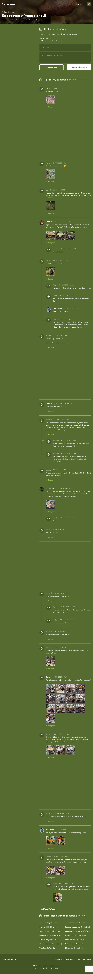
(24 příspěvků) (50, 944)
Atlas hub (69, 959)
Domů (54, 959)
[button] (84, 4)
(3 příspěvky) (49, 927)
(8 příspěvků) (76, 923)
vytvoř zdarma (60, 41)
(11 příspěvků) (49, 923)
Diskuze (83, 959)
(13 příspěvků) (49, 931)
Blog (89, 959)
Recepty (77, 959)
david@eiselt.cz (52, 968)
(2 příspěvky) (77, 931)
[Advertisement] (19, 61)
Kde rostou (61, 959)
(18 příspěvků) (74, 944)
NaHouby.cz (8, 4)
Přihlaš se (42, 41)
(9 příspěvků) (48, 940)
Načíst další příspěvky (49, 909)
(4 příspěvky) (50, 935)
